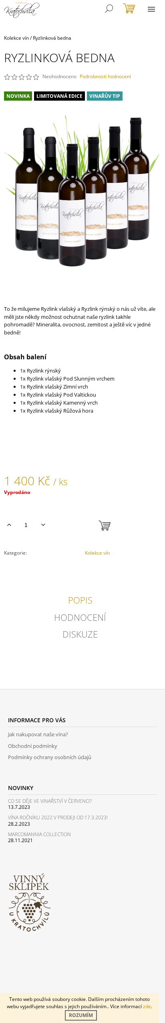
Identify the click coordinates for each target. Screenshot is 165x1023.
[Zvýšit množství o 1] (9, 525)
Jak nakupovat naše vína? (38, 734)
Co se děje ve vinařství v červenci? (50, 801)
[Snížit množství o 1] (43, 525)
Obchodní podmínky (32, 746)
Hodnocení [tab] (80, 617)
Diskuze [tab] (80, 634)
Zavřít (44, 574)
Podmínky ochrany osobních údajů (49, 757)
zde (147, 1006)
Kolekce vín (97, 552)
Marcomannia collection (39, 834)
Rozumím (81, 1015)
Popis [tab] (80, 600)
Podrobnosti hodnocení (105, 76)
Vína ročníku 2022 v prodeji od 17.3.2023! (58, 817)
